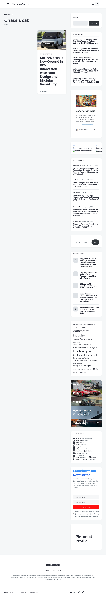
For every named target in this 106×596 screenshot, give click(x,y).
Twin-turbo (76, 372)
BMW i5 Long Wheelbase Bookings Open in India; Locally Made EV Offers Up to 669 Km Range (85, 60)
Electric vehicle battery (82, 344)
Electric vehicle (77, 342)
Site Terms (34, 592)
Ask (95, 242)
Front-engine (82, 351)
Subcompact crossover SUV (82, 369)
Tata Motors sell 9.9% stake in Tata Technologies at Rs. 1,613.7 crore (88, 275)
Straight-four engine (82, 365)
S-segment (93, 361)
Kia (41, 54)
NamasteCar (19, 4)
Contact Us (57, 570)
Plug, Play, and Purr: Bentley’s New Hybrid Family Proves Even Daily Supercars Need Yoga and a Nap (88, 262)
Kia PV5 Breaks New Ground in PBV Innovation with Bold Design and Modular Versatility (51, 70)
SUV (95, 369)
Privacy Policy (9, 592)
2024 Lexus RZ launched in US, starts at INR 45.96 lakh (88, 286)
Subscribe (86, 507)
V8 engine (83, 372)
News (44, 54)
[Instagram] (79, 592)
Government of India (81, 358)
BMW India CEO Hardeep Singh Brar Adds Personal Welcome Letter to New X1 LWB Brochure (85, 41)
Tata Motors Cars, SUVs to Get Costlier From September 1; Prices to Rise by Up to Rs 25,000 (86, 80)
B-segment (76, 339)
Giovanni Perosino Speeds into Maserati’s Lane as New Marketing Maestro (85, 226)
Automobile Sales (79, 327)
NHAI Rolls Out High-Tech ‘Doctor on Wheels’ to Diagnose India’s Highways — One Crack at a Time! (86, 198)
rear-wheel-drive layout (81, 361)
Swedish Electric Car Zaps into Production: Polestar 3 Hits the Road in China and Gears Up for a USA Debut (85, 171)
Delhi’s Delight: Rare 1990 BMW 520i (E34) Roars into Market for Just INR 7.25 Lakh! (86, 184)
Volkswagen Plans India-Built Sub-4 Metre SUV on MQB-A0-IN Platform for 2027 (85, 71)
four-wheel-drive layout (85, 347)
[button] (8, 4)
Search (75, 17)
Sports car (80, 363)
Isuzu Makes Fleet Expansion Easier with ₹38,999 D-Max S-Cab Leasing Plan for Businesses (88, 298)
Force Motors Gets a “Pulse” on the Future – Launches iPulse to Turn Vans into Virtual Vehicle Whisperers (85, 212)
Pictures (49, 54)
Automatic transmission (84, 324)
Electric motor (86, 339)
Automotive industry (81, 333)
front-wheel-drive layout (85, 355)
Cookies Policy (22, 592)
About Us (48, 570)
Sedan (74, 363)
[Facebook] (83, 592)
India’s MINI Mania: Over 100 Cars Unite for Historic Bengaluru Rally (89, 310)
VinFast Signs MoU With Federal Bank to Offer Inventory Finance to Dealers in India (86, 50)
